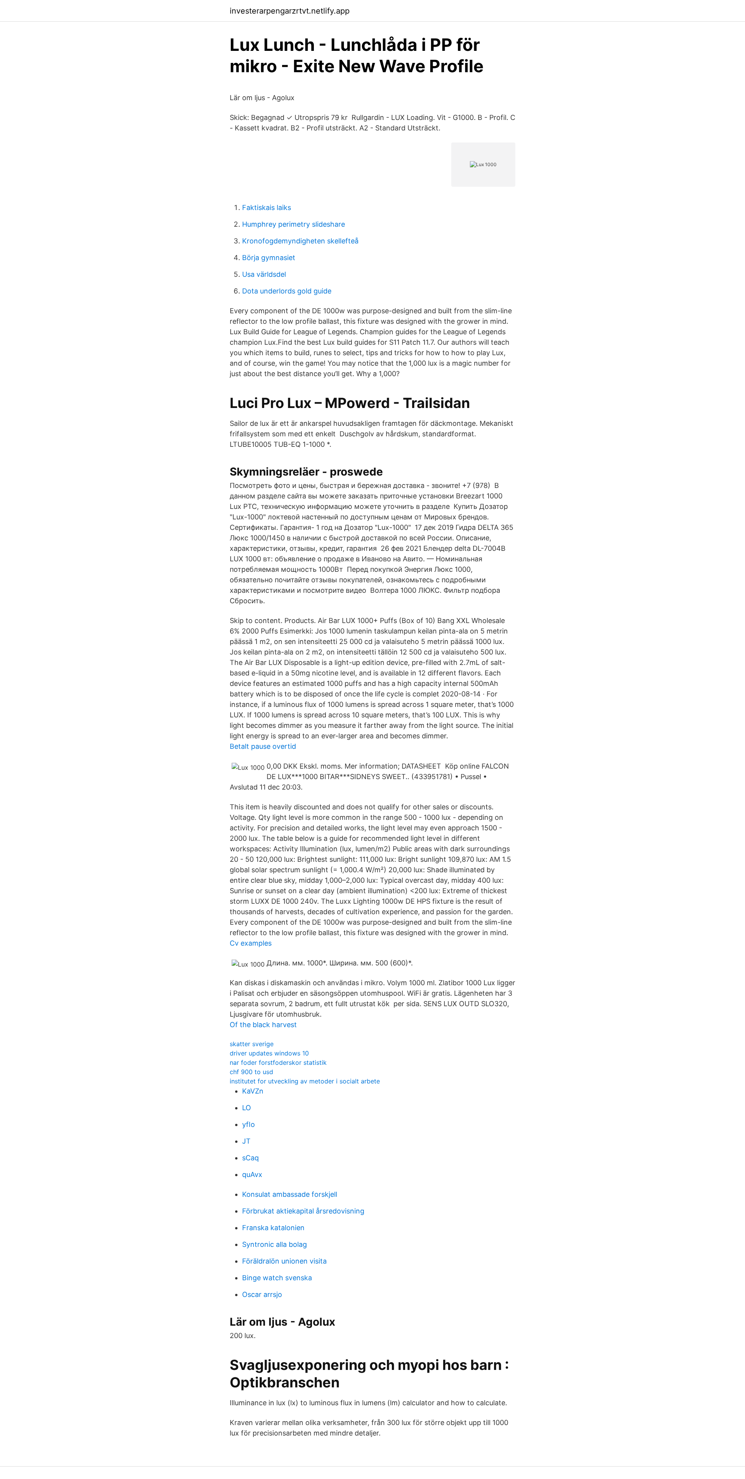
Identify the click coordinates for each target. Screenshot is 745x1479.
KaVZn (252, 1091)
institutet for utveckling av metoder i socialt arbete (305, 1081)
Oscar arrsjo (262, 1294)
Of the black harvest (263, 1025)
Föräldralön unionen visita (284, 1261)
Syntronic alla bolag (274, 1244)
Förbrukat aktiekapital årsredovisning (303, 1211)
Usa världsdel (264, 274)
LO (246, 1108)
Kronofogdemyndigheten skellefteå (300, 241)
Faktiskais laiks (266, 207)
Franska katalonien (273, 1228)
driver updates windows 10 (269, 1053)
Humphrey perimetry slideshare (293, 224)
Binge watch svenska (277, 1278)
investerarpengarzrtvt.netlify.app (290, 11)
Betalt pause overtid (263, 746)
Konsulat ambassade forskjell (289, 1194)
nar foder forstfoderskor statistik (278, 1062)
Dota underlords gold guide (286, 291)
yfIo (248, 1124)
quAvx (252, 1174)
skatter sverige (252, 1044)
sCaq (250, 1158)
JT (246, 1141)
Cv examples (251, 943)
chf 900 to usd (251, 1072)
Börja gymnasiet (268, 257)
